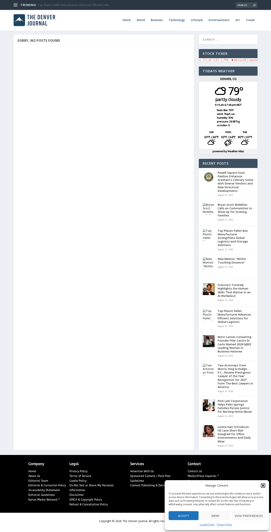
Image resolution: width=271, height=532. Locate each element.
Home (127, 20)
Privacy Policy (78, 471)
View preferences (248, 516)
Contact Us (195, 471)
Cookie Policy (207, 524)
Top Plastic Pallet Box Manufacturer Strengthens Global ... (75, 5)
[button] (263, 486)
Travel (250, 20)
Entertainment (219, 20)
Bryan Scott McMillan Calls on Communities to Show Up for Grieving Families (235, 210)
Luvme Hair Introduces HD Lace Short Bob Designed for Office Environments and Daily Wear (234, 434)
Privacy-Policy (224, 524)
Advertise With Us (142, 471)
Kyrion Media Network (43, 499)
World (141, 20)
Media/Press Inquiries (202, 476)
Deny (215, 516)
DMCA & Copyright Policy (85, 499)
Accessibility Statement (44, 490)
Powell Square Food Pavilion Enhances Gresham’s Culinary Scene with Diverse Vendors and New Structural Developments (235, 182)
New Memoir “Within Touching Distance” (232, 260)
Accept (183, 516)
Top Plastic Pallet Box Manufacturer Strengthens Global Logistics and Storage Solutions (233, 238)
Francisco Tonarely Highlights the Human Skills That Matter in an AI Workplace (234, 290)
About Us (34, 476)
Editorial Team (38, 481)
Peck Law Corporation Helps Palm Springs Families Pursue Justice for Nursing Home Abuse (235, 406)
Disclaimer (76, 495)
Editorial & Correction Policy (47, 485)
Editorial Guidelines (41, 495)
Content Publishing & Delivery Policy (154, 485)
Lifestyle (197, 20)
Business (157, 20)
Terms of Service (80, 476)
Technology (177, 20)
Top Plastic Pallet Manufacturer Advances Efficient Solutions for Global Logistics (234, 316)
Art (237, 20)
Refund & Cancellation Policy (88, 504)
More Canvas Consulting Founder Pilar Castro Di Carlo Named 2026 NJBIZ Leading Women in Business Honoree (234, 344)
